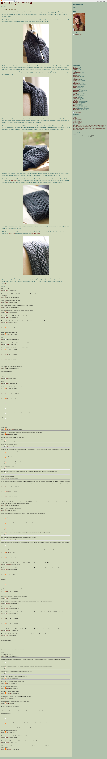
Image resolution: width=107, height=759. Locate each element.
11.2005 (77, 125)
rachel (7, 302)
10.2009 (92, 128)
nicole (7, 383)
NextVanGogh (8, 539)
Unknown (7, 312)
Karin (7, 534)
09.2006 (74, 126)
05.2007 (99, 126)
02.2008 (95, 127)
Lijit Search (74, 134)
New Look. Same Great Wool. (77, 116)
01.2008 (92, 127)
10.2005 (74, 125)
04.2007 (96, 126)
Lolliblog (7, 478)
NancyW (7, 683)
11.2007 (86, 127)
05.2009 (77, 128)
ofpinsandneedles (9, 564)
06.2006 (98, 125)
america (7, 742)
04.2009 (74, 128)
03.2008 (98, 127)
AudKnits (7, 598)
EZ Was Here (75, 117)
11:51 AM (4, 283)
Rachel (7, 552)
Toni (7, 359)
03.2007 (93, 126)
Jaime (7, 732)
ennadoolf (8, 668)
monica (7, 349)
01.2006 (83, 125)
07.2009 (83, 128)
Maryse (7, 388)
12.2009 (98, 128)
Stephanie (7, 623)
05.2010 (80, 129)
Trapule (7, 698)
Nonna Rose (8, 608)
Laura (7, 290)
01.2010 (101, 128)
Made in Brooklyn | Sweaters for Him (78, 120)
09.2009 (89, 128)
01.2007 (86, 126)
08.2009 (86, 128)
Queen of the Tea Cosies (10, 429)
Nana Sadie (8, 441)
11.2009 (95, 128)
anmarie (7, 327)
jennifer (7, 496)
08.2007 (77, 127)
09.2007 (80, 127)
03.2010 (74, 129)
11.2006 (80, 126)
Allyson (7, 446)
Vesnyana (7, 678)
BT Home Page (75, 5)
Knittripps (8, 473)
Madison (7, 613)
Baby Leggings (75, 118)
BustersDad (8, 630)
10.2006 (77, 126)
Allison (7, 344)
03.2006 (89, 125)
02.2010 (104, 128)
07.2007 (74, 127)
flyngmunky (8, 603)
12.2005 (80, 125)
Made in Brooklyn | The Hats (77, 122)
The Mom (7, 408)
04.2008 (101, 127)
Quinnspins (8, 398)
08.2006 (104, 125)
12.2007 (89, 127)
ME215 (7, 491)
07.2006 (101, 125)
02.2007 (90, 126)
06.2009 (80, 128)
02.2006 (86, 125)
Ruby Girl (8, 688)
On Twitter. (74, 9)
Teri (7, 635)
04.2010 (77, 129)
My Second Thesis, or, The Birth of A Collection (80, 123)
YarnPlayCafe (8, 693)
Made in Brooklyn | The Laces (77, 121)
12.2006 (83, 126)
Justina (7, 334)
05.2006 (95, 125)
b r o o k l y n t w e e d (16, 3)
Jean (7, 510)
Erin (7, 378)
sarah (7, 574)
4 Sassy (7, 703)
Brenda (7, 569)
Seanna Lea (8, 557)
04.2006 (92, 125)
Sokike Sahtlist (8, 749)
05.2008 (104, 127)
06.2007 (102, 126)
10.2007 (83, 127)
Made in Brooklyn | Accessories (77, 119)
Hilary (7, 322)
